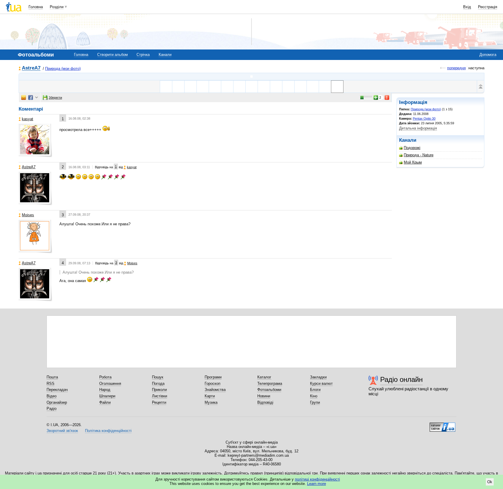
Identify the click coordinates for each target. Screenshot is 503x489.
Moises (28, 215)
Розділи (56, 7)
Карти (210, 396)
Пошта (52, 377)
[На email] (23, 97)
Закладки (318, 377)
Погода (158, 383)
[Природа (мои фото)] (251, 76)
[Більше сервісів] (36, 97)
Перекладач (57, 389)
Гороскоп (212, 383)
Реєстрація (487, 7)
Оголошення (110, 383)
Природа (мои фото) (63, 68)
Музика (211, 402)
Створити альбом (112, 54)
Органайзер (57, 402)
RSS (50, 383)
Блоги (315, 389)
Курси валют (321, 383)
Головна (36, 7)
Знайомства (215, 389)
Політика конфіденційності (108, 430)
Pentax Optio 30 (424, 118)
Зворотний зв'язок (62, 430)
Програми (213, 377)
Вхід (467, 7)
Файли (105, 402)
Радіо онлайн (401, 379)
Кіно (313, 396)
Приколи (159, 389)
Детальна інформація (418, 128)
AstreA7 (31, 68)
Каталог (264, 377)
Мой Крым (413, 162)
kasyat (27, 119)
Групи (315, 402)
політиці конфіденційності (317, 479)
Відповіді (265, 402)
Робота (105, 377)
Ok (489, 482)
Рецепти (159, 402)
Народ (104, 389)
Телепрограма (269, 383)
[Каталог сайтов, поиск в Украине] (442, 425)
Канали (165, 54)
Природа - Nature (418, 155)
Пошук (157, 377)
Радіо (51, 408)
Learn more (316, 483)
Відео (51, 396)
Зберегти (55, 97)
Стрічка (143, 54)
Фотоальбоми (269, 389)
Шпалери (107, 396)
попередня (456, 68)
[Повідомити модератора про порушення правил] (387, 97)
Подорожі (412, 148)
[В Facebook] (30, 97)
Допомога (487, 54)
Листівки (159, 396)
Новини (263, 396)
